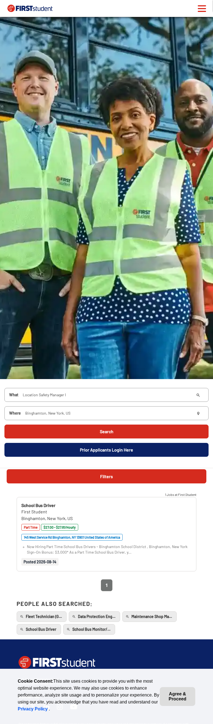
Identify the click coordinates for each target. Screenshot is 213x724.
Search (106, 431)
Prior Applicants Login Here (106, 449)
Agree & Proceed (177, 696)
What (13, 394)
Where (15, 413)
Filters (106, 476)
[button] (38, 505)
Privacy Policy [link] (33, 709)
